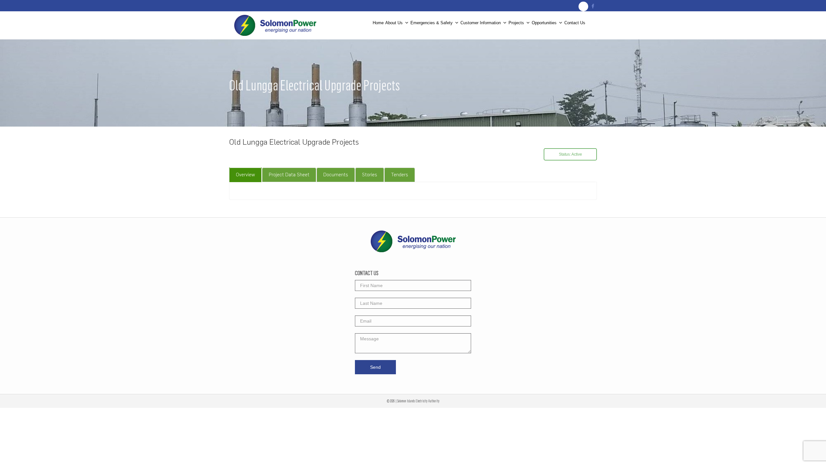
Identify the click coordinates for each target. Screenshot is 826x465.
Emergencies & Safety (431, 22)
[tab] (245, 175)
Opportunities (544, 22)
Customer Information (480, 22)
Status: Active (570, 154)
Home (378, 22)
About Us (394, 22)
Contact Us (574, 22)
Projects (516, 22)
